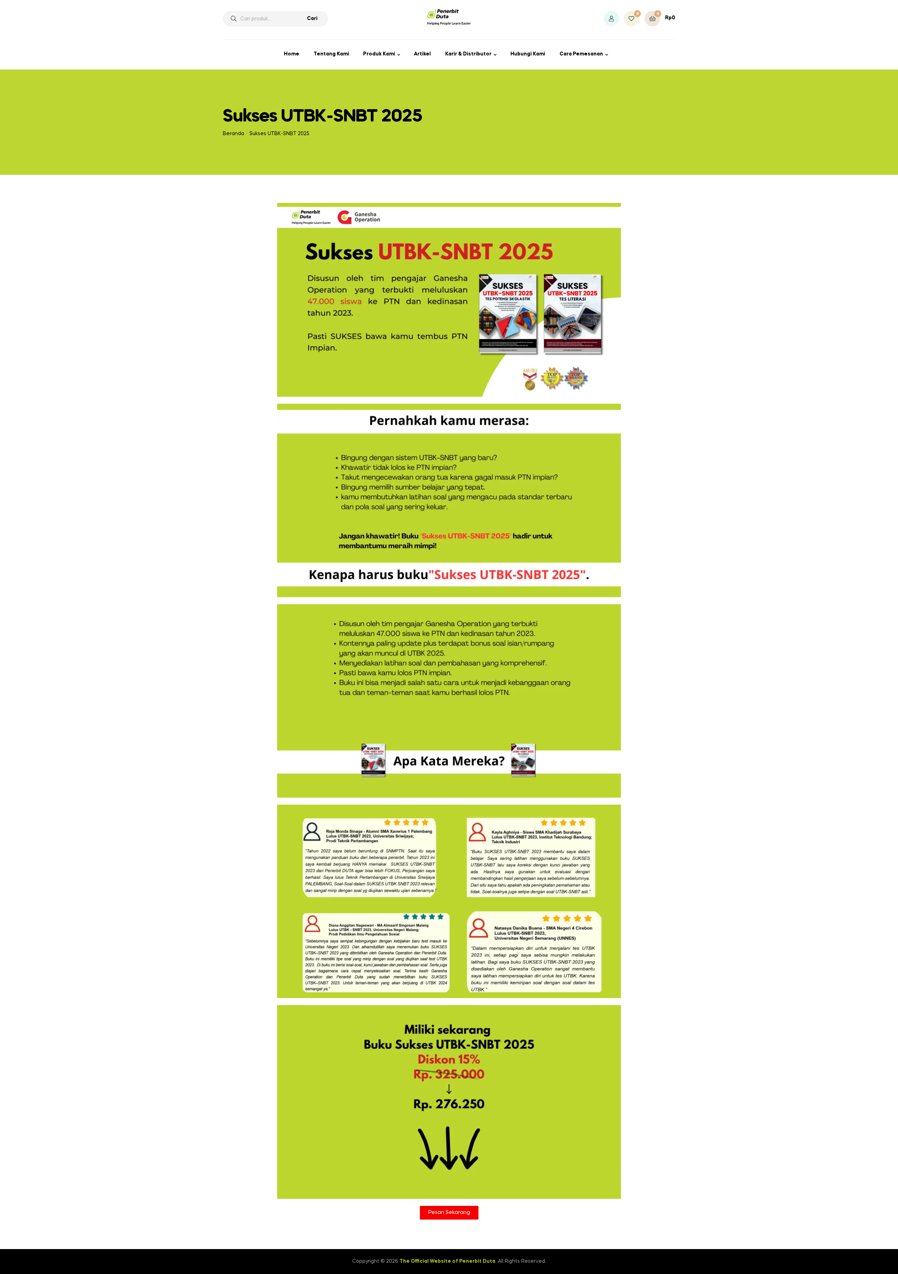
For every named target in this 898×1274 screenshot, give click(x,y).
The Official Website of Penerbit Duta (447, 1261)
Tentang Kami (331, 54)
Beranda (233, 133)
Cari (312, 18)
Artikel (422, 54)
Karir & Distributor (468, 54)
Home (291, 54)
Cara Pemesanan (581, 54)
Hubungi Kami (527, 54)
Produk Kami (379, 54)
